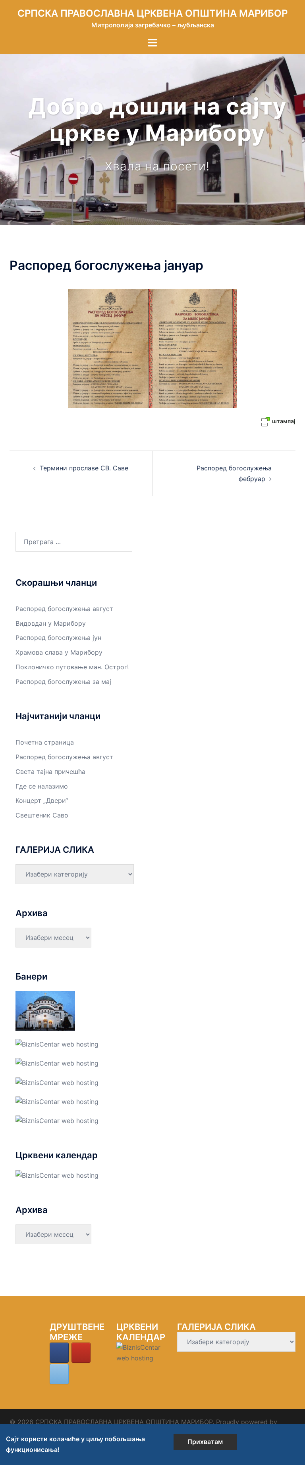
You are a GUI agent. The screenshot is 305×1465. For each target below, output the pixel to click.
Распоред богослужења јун (58, 638)
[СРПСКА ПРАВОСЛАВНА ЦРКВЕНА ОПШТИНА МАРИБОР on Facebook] (59, 1353)
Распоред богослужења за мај (63, 682)
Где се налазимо (41, 786)
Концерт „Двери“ (41, 800)
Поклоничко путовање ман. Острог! (72, 667)
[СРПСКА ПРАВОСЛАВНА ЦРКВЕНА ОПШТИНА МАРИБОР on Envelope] (59, 1374)
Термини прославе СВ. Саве (84, 468)
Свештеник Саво (41, 815)
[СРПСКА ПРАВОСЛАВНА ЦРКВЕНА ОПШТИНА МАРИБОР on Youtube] (81, 1353)
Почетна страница (44, 742)
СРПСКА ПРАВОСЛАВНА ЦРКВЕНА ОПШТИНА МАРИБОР (152, 13)
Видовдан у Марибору (50, 623)
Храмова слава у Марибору (58, 652)
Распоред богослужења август (64, 609)
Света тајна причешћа (50, 771)
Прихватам (205, 1442)
